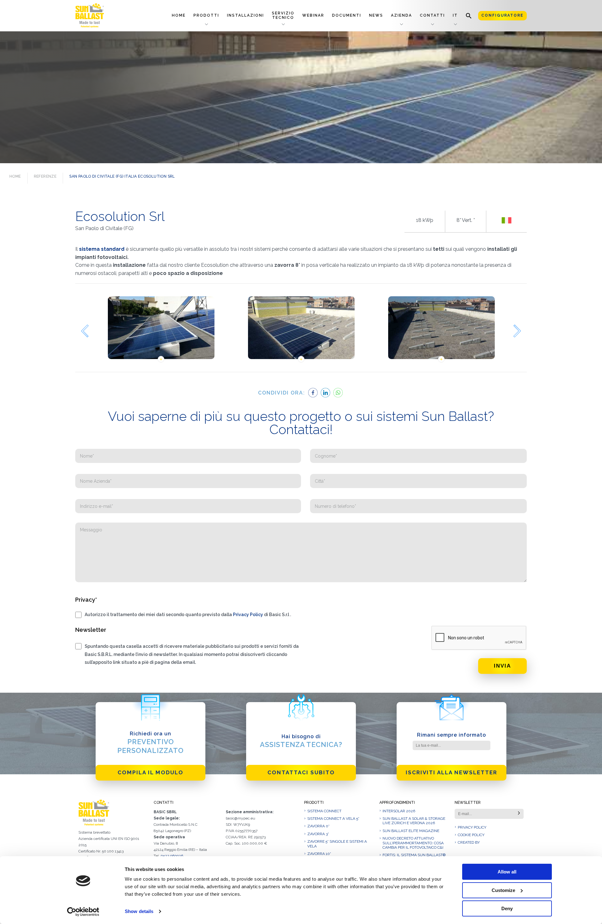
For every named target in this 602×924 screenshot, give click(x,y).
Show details (139, 911)
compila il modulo (150, 772)
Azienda (401, 15)
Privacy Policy (248, 614)
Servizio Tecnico (283, 15)
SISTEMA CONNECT (324, 811)
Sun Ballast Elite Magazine (411, 831)
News (376, 15)
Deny (507, 908)
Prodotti (206, 15)
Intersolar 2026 (399, 811)
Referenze (45, 176)
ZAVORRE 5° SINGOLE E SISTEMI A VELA (337, 843)
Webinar (313, 15)
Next (517, 331)
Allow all (507, 871)
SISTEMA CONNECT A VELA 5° (333, 818)
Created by (469, 842)
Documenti (346, 15)
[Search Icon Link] (469, 15)
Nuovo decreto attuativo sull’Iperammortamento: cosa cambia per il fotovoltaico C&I (413, 843)
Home (179, 15)
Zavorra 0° (318, 826)
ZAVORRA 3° (318, 834)
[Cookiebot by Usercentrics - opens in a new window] (83, 911)
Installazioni (245, 15)
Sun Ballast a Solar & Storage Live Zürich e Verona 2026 (414, 820)
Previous (84, 331)
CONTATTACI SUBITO (301, 772)
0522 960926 (172, 856)
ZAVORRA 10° (319, 853)
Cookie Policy (471, 835)
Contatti (432, 15)
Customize (503, 890)
